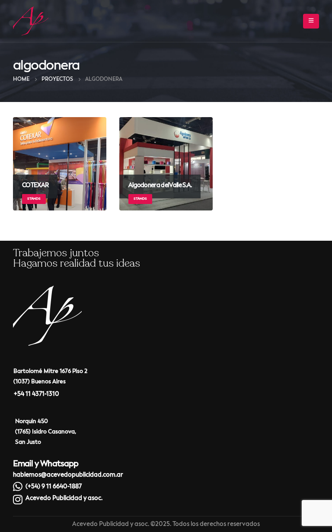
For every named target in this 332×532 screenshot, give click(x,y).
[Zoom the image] (47, 291)
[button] (311, 21)
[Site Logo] (30, 20)
